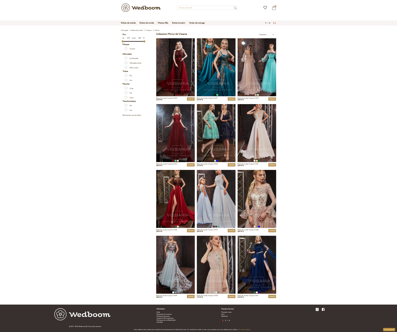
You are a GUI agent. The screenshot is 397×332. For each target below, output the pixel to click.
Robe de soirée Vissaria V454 (207, 164)
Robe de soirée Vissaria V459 (166, 295)
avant (134, 38)
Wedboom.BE (83, 326)
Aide (158, 312)
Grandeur (160, 322)
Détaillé (191, 99)
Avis (222, 314)
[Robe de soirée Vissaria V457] (216, 194)
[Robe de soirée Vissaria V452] (257, 62)
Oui (131, 80)
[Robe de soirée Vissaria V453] (175, 128)
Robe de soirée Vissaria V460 (207, 295)
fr (265, 23)
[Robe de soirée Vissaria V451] (216, 62)
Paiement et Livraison (164, 314)
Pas (131, 76)
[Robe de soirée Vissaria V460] (216, 260)
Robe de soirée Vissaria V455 (247, 164)
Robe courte (134, 68)
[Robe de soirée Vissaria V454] (216, 128)
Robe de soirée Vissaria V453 (166, 164)
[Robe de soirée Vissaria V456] (175, 194)
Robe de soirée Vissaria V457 (207, 230)
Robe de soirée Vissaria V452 (247, 98)
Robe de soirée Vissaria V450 (166, 98)
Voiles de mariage (197, 22)
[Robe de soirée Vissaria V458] (257, 194)
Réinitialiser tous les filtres (132, 115)
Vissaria (132, 49)
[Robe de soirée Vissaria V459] (175, 260)
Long (131, 88)
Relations (224, 316)
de (124, 38)
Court (131, 97)
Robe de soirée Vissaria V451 (207, 98)
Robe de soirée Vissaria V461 (247, 295)
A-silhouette (134, 58)
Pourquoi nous (226, 312)
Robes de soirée (147, 22)
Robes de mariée (128, 22)
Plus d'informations (244, 329)
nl (269, 23)
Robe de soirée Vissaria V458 (247, 230)
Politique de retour (163, 316)
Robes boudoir (178, 22)
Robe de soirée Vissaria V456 (166, 230)
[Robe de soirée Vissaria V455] (257, 128)
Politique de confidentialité (166, 320)
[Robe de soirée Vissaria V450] (175, 62)
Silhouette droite (135, 63)
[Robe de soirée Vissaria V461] (257, 260)
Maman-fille (163, 22)
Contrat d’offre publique (165, 318)
